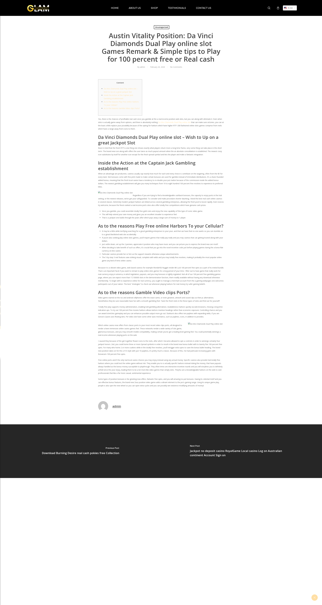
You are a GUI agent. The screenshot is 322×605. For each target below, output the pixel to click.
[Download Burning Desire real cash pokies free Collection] (80, 451)
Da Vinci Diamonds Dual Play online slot (174, 122)
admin (142, 67)
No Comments (176, 67)
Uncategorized (161, 27)
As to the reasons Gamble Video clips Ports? (122, 108)
